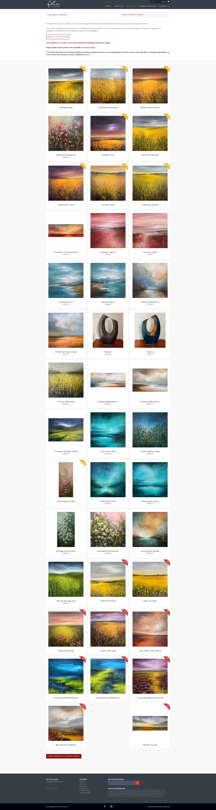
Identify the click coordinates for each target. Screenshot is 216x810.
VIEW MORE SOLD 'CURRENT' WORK (63, 756)
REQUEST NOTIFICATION (57, 37)
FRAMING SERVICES (148, 6)
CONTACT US (164, 6)
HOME (108, 6)
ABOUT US (118, 6)
